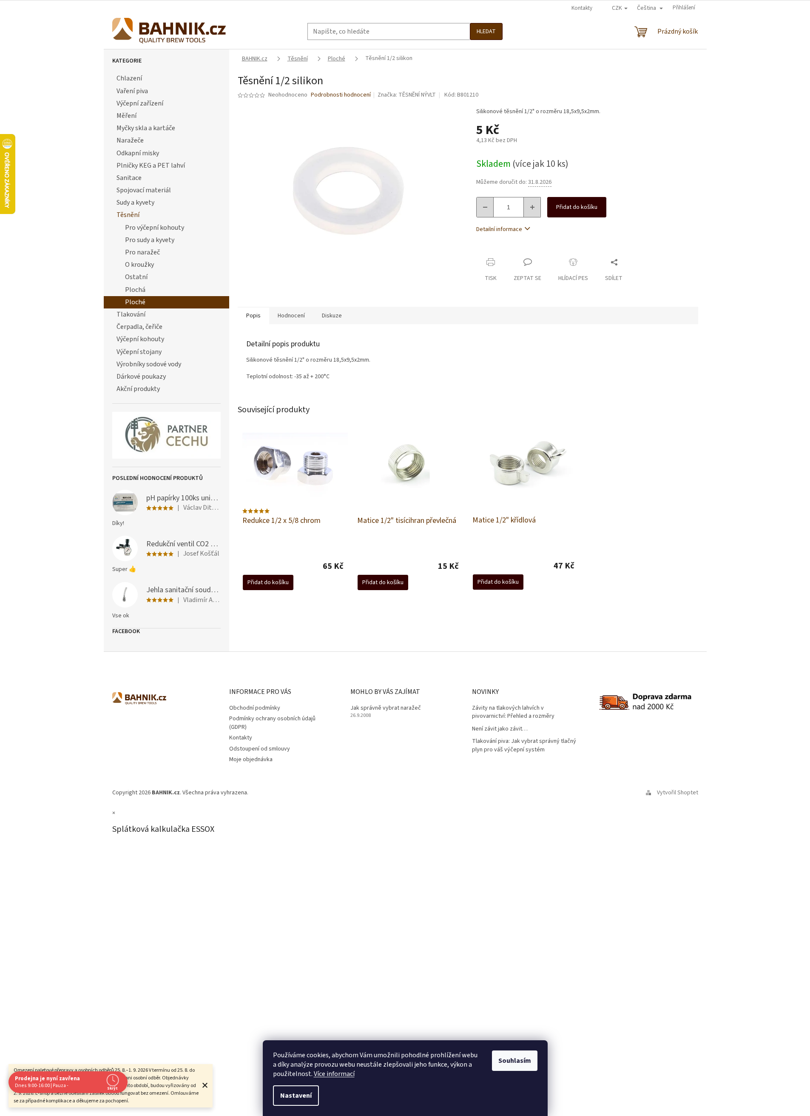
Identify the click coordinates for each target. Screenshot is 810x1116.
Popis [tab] (253, 315)
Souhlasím (514, 1060)
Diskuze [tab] (332, 315)
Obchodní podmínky (254, 708)
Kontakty (581, 8)
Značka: (407, 95)
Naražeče (130, 140)
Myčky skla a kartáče (146, 128)
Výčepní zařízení (140, 103)
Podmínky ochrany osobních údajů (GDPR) (272, 722)
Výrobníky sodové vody (149, 364)
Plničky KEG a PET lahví (151, 165)
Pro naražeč (142, 252)
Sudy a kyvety (135, 202)
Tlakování (131, 314)
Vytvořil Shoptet (677, 792)
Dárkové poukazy (141, 376)
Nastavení (296, 1095)
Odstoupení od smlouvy (259, 749)
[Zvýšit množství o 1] (531, 207)
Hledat (486, 31)
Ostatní (136, 277)
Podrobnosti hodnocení (341, 95)
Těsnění (128, 215)
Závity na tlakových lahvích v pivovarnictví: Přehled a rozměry (513, 712)
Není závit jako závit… (500, 729)
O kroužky (139, 264)
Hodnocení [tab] (291, 315)
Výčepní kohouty (140, 339)
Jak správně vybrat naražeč (385, 708)
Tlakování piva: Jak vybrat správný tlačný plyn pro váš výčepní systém (524, 745)
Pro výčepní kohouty (154, 227)
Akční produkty (138, 389)
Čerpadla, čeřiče (139, 326)
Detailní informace (499, 229)
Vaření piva (132, 91)
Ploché (135, 302)
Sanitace (129, 178)
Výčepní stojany (139, 352)
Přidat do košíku (576, 207)
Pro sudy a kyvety (149, 240)
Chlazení (129, 78)
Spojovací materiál (144, 190)
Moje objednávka (251, 759)
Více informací (334, 1074)
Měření (126, 115)
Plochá (135, 289)
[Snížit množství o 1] (485, 207)
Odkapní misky (138, 153)
